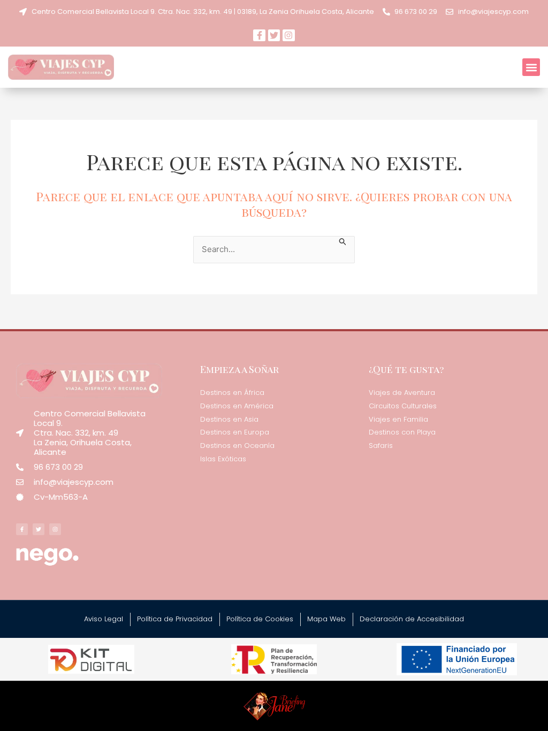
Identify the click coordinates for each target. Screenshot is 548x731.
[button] (531, 67)
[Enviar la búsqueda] (343, 241)
